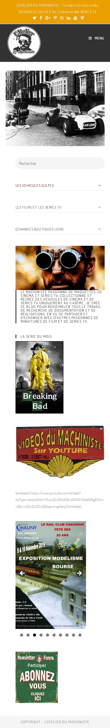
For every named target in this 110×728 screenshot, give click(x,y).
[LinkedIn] (68, 17)
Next (79, 573)
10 (80, 635)
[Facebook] (41, 17)
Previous (22, 573)
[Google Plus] (48, 17)
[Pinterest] (55, 17)
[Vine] (81, 17)
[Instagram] (61, 17)
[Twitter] (34, 17)
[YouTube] (75, 17)
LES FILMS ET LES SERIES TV (39, 207)
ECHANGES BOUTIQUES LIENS (40, 229)
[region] (51, 575)
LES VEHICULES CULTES (35, 185)
